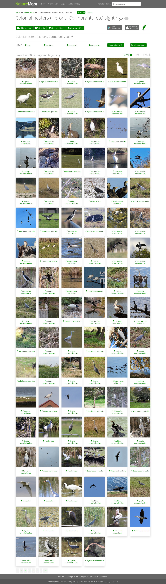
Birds (18, 12)
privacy (107, 582)
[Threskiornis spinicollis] (49, 99)
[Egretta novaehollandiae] (26, 69)
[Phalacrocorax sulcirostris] (117, 189)
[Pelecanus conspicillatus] (26, 129)
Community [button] (53, 4)
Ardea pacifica (95, 201)
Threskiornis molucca (118, 141)
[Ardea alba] (26, 488)
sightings (81, 12)
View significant (57, 28)
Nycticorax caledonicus (49, 81)
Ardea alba (26, 501)
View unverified (76, 28)
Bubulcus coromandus (118, 81)
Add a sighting (25, 28)
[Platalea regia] (49, 428)
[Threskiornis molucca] (117, 129)
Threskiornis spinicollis (49, 111)
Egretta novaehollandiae (26, 82)
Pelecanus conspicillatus (26, 142)
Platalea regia (49, 441)
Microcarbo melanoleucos (117, 112)
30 (45, 570)
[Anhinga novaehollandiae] (71, 129)
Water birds (29, 12)
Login (108, 4)
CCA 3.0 (115, 582)
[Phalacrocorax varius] (140, 518)
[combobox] (131, 4)
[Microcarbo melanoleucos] (117, 99)
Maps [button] (63, 4)
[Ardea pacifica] (94, 189)
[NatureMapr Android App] (114, 28)
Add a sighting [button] (74, 4)
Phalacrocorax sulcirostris (118, 202)
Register (101, 4)
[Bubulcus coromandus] (117, 69)
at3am (75, 582)
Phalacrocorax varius (141, 531)
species (90, 12)
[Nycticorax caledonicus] (49, 69)
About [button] (42, 4)
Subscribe (41, 28)
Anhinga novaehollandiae (72, 142)
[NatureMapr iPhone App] (132, 28)
